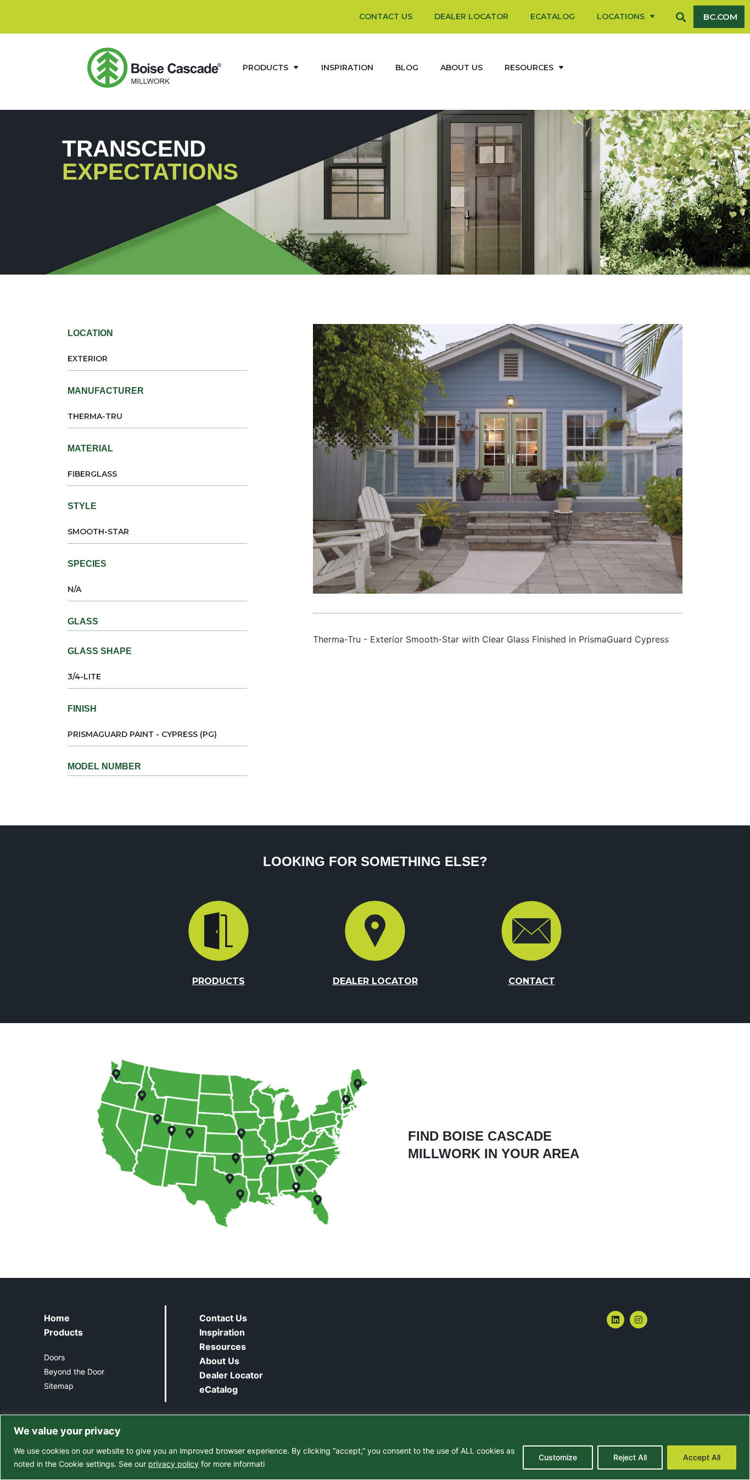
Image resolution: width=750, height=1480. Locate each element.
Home (57, 1318)
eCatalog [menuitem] (552, 16)
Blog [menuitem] (406, 67)
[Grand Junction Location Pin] (171, 1131)
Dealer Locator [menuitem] (471, 16)
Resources (222, 1346)
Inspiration (222, 1332)
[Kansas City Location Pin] (241, 1134)
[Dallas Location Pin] (229, 1179)
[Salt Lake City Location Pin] (157, 1120)
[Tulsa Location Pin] (236, 1159)
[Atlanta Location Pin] (299, 1171)
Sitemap (59, 1385)
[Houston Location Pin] (240, 1195)
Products (63, 1332)
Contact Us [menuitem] (385, 16)
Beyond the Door (74, 1371)
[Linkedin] (615, 1319)
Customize (558, 1457)
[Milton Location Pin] (296, 1188)
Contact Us (223, 1318)
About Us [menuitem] (461, 67)
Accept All (701, 1457)
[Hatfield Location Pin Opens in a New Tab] (346, 1101)
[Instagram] (638, 1319)
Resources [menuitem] (529, 67)
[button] (681, 17)
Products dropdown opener (296, 67)
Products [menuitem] (265, 67)
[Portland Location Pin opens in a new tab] (357, 1085)
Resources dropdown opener (561, 67)
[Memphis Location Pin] (270, 1159)
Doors (54, 1357)
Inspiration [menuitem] (347, 67)
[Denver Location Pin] (189, 1133)
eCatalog (218, 1389)
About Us (219, 1360)
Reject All (630, 1457)
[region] (375, 1447)
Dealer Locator (231, 1375)
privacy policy (173, 1463)
